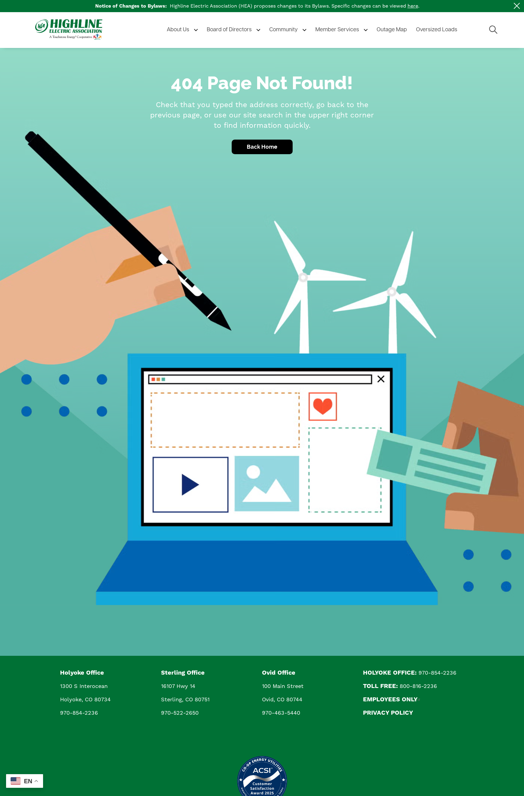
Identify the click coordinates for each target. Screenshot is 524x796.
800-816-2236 (418, 686)
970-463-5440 (281, 713)
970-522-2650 (180, 713)
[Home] (80, 30)
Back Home (262, 147)
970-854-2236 (79, 713)
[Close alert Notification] (517, 5)
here (413, 6)
